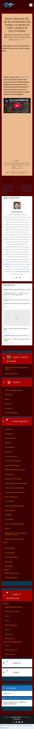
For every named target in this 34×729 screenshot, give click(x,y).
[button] (17, 698)
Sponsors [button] (11, 688)
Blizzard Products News (17, 37)
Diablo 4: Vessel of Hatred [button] (17, 359)
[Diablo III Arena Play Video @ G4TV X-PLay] (17, 318)
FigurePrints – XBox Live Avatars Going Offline (17, 340)
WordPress (17, 719)
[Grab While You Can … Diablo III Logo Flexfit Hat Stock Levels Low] (17, 289)
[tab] (17, 358)
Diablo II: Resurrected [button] (13, 596)
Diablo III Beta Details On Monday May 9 (17, 304)
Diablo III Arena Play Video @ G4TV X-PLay (16, 329)
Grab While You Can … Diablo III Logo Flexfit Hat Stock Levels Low (16, 294)
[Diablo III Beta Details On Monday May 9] (17, 300)
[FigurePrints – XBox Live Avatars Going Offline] (17, 335)
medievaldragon (17, 35)
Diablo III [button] (17, 663)
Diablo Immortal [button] (21, 421)
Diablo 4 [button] (17, 382)
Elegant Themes (16, 717)
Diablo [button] (16, 672)
